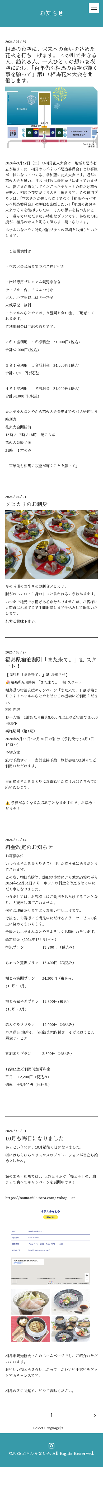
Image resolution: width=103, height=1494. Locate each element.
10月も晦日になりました (34, 1138)
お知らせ (51, 14)
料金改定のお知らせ (29, 847)
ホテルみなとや (36, 1453)
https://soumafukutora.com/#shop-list (40, 1198)
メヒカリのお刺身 (26, 504)
